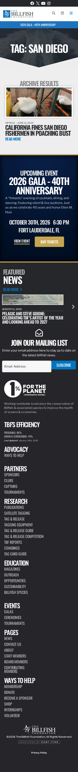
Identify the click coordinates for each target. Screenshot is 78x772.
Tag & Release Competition (24, 536)
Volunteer (12, 715)
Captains (10, 486)
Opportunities (15, 580)
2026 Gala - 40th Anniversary (38, 24)
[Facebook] (32, 3)
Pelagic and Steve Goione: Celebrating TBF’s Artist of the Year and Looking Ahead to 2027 (32, 317)
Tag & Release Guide (18, 530)
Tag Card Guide (15, 553)
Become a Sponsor (18, 698)
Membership (13, 686)
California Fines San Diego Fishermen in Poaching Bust (38, 130)
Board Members (16, 661)
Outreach (11, 574)
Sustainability (15, 586)
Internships (13, 709)
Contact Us (12, 644)
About (9, 650)
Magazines (12, 569)
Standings (12, 548)
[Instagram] (49, 3)
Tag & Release (14, 519)
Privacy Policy (39, 752)
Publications (14, 507)
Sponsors (12, 474)
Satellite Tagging (17, 513)
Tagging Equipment (18, 524)
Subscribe (63, 365)
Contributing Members (14, 669)
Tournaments (14, 492)
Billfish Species (16, 592)
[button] (73, 306)
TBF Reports (13, 542)
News (8, 638)
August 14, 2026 (12, 309)
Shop (8, 704)
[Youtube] (43, 3)
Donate (9, 692)
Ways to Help (14, 455)
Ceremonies (12, 617)
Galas (8, 611)
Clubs (8, 480)
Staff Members (15, 656)
